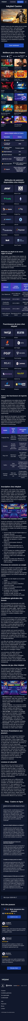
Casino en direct (10, 56)
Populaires (3, 56)
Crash (16, 56)
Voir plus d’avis (14, 968)
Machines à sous (22, 56)
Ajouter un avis (14, 916)
